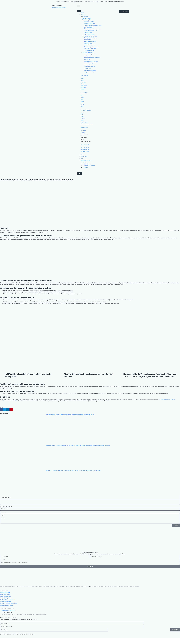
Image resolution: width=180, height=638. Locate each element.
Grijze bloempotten (89, 34)
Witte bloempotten (89, 21)
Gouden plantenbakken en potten (93, 25)
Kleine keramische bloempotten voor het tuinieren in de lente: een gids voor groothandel (73, 470)
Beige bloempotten (89, 27)
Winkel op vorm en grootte (89, 36)
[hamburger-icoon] (79, 11)
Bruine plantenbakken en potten (92, 29)
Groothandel (84, 156)
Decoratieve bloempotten (91, 61)
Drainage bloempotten (90, 70)
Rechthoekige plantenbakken (92, 47)
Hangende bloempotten (90, 72)
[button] (78, 6)
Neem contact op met (86, 160)
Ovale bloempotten (89, 50)
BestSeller (85, 16)
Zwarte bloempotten (89, 23)
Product (83, 14)
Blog (82, 158)
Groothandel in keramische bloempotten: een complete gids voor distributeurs (70, 414)
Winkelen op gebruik (87, 52)
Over (82, 155)
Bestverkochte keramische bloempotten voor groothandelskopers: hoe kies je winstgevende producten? (78, 445)
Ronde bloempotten (89, 45)
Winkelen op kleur (87, 20)
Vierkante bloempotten (90, 48)
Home (82, 12)
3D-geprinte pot (86, 18)
